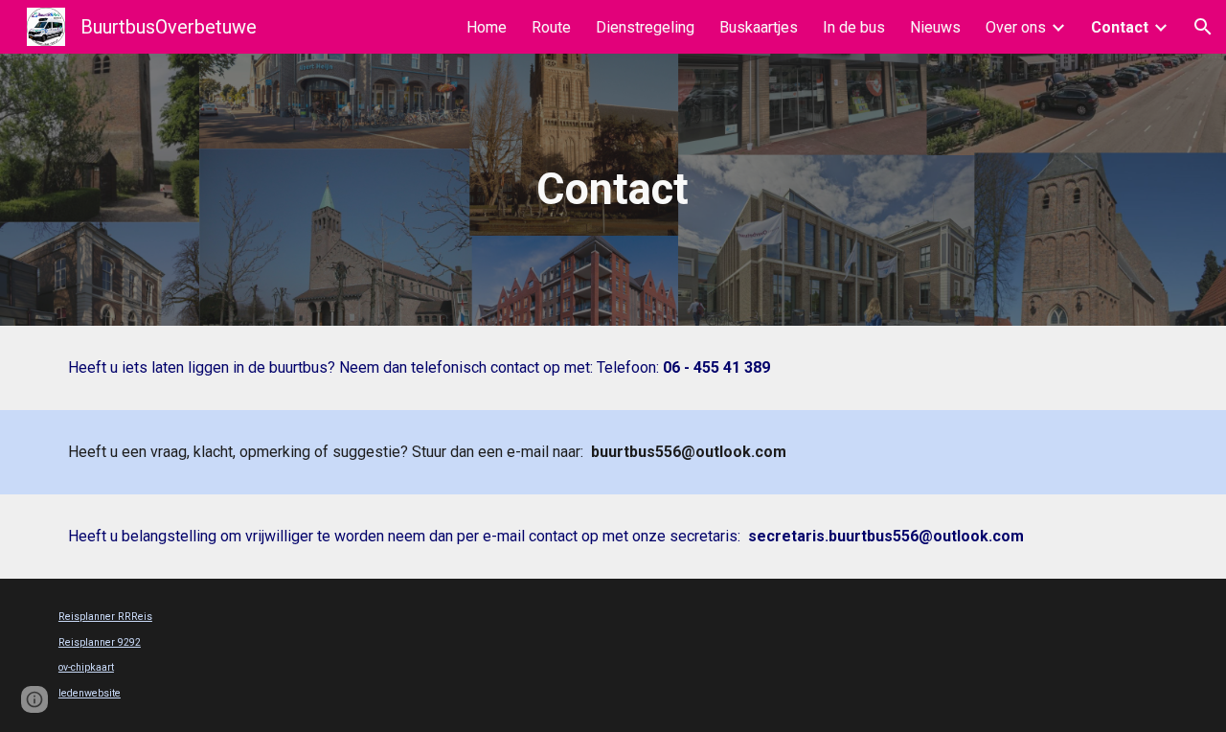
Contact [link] (1119, 27)
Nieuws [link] (935, 27)
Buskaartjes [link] (758, 27)
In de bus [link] (854, 27)
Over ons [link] (1016, 27)
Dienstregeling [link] (645, 27)
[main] (613, 190)
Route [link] (551, 27)
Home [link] (486, 27)
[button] (1203, 27)
